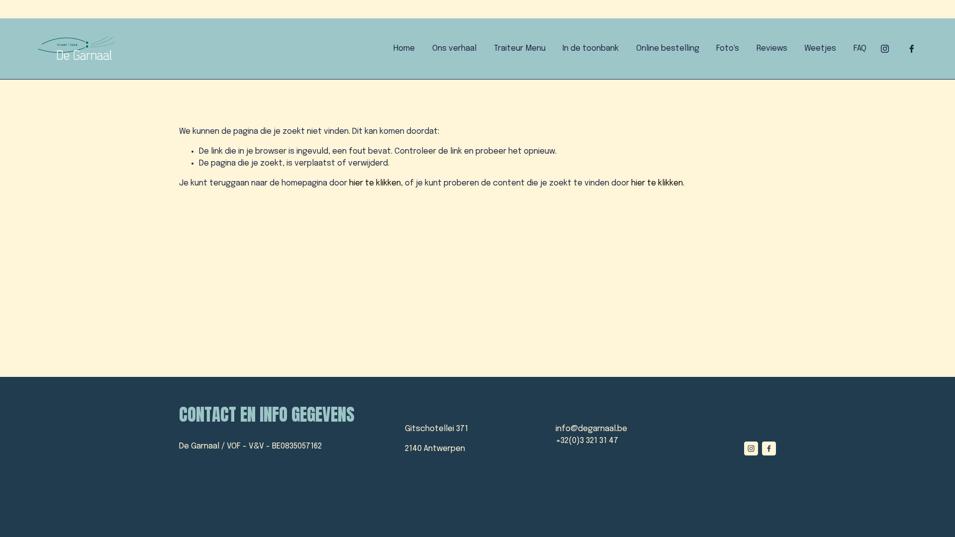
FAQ (860, 48)
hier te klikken (375, 183)
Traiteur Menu (520, 48)
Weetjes (820, 48)
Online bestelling (667, 48)
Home (404, 48)
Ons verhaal (454, 48)
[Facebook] (912, 49)
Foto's (727, 48)
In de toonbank (591, 48)
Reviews (772, 48)
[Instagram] (885, 49)
